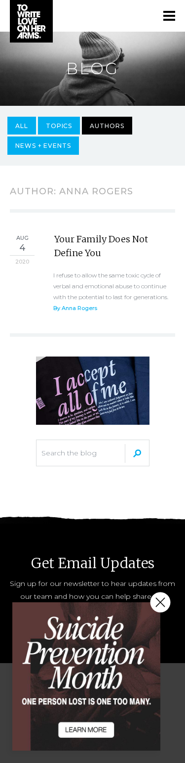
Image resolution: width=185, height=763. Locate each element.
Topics (59, 126)
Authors (107, 126)
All (21, 126)
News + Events (43, 145)
